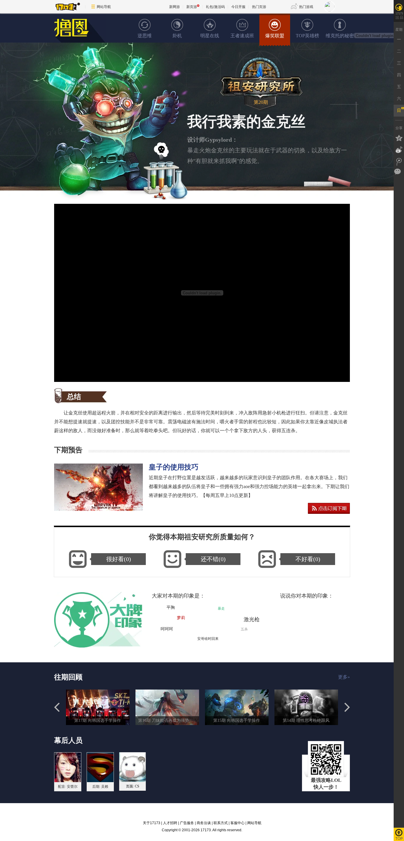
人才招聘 (170, 823)
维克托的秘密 (340, 35)
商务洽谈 (204, 823)
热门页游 (259, 6)
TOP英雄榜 (307, 35)
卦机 (177, 35)
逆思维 (145, 35)
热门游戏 (306, 6)
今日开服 (238, 6)
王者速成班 (242, 35)
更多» (344, 676)
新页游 (191, 6)
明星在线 (209, 35)
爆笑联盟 (274, 35)
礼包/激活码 (215, 6)
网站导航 (104, 6)
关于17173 (151, 823)
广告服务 (187, 823)
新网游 (174, 6)
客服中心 (237, 823)
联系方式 (221, 823)
